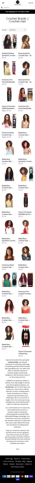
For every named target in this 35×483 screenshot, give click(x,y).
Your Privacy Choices (17, 467)
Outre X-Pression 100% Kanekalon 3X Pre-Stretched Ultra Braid (9, 107)
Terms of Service (8, 461)
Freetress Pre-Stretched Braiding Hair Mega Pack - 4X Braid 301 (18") (25, 107)
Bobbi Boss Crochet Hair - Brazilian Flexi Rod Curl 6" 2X (25, 187)
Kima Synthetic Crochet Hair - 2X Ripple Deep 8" (24, 81)
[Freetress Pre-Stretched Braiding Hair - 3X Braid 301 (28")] (9, 68)
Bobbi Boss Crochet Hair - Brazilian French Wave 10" (8, 345)
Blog (23, 461)
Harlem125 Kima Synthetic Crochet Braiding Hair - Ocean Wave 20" (9, 54)
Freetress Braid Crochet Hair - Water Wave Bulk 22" (8, 134)
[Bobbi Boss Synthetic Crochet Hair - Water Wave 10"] (25, 147)
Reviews (12, 464)
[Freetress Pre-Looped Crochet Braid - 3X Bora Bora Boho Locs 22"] (25, 280)
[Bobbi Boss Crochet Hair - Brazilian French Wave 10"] (9, 333)
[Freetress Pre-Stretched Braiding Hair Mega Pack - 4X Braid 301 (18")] (25, 94)
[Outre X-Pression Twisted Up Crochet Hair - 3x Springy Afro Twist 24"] (25, 336)
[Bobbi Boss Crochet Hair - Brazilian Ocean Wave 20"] (9, 174)
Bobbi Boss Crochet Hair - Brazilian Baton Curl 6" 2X (7, 292)
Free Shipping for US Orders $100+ (17, 12)
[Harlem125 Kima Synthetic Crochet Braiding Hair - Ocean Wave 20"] (9, 41)
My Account (19, 464)
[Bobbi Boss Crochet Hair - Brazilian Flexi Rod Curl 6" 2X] (25, 174)
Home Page (9, 459)
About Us (17, 459)
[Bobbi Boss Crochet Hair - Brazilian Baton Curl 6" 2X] (9, 280)
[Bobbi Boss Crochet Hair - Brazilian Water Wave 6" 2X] (25, 227)
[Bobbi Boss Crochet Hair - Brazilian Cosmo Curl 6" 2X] (25, 306)
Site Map (18, 461)
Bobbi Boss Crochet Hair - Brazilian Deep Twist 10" (23, 266)
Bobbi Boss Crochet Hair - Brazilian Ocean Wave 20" (8, 187)
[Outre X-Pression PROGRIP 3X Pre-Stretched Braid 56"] (25, 200)
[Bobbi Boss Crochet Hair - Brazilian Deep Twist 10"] (25, 253)
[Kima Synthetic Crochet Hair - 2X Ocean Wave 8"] (25, 41)
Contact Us (28, 464)
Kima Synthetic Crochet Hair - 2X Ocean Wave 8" (24, 54)
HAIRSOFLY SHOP (19, 472)
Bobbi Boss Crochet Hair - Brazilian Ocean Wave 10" (24, 134)
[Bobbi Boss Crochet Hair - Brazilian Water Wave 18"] (9, 306)
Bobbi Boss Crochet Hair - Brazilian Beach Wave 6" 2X (7, 160)
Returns (5, 464)
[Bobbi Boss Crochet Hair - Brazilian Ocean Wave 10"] (25, 121)
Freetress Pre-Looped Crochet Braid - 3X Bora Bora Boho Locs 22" (25, 292)
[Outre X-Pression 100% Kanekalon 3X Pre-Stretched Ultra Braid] (9, 94)
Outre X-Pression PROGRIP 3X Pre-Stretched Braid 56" (25, 213)
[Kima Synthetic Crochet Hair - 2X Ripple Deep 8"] (25, 68)
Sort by (4, 30)
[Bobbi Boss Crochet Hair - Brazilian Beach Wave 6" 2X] (9, 147)
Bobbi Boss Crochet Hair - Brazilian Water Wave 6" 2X (24, 240)
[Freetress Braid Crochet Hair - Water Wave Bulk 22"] (9, 121)
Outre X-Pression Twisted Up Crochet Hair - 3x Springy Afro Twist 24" (25, 352)
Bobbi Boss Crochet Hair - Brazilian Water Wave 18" (7, 319)
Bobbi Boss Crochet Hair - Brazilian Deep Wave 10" (7, 213)
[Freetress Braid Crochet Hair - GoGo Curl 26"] (9, 253)
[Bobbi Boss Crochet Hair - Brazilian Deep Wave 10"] (9, 200)
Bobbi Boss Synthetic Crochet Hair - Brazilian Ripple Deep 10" (9, 240)
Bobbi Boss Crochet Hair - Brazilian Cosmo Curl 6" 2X (24, 319)
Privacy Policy (25, 459)
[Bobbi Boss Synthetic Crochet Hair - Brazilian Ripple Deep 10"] (9, 227)
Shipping (29, 461)
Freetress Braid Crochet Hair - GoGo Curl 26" (8, 266)
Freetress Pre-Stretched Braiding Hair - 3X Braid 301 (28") (9, 81)
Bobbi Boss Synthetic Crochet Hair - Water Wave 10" (25, 160)
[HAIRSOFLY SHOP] (17, 3)
